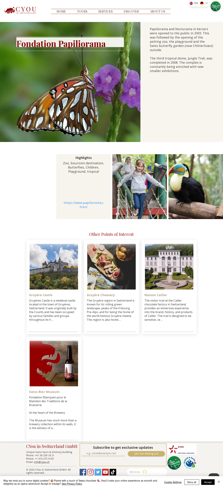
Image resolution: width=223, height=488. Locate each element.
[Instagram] (90, 472)
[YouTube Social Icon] (105, 472)
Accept (208, 482)
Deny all (191, 482)
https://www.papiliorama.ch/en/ (84, 205)
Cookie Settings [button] (173, 482)
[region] (215, 6)
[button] (82, 11)
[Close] (219, 482)
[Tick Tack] (113, 472)
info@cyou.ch (42, 462)
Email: (30, 462)
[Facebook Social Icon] (83, 472)
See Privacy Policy (72, 483)
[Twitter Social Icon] (98, 472)
